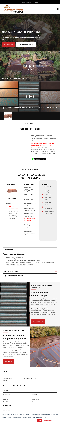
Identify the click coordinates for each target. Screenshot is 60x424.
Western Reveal (35, 399)
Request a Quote (30, 376)
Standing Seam (6, 394)
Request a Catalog (30, 378)
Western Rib (35, 394)
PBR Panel (5, 399)
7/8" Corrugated (7, 397)
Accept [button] (39, 420)
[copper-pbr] (12, 190)
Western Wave (35, 397)
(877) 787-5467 (6, 380)
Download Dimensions (11, 198)
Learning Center (7, 410)
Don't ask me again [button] (48, 420)
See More (8, 361)
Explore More (38, 321)
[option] (8, 116)
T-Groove (34, 401)
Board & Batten (6, 401)
